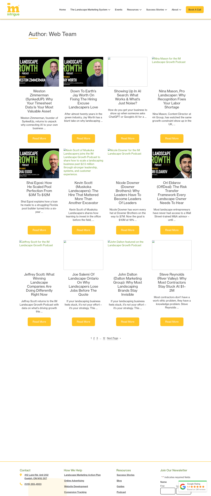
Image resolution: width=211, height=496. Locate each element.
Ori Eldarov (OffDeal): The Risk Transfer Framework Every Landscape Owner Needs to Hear (172, 193)
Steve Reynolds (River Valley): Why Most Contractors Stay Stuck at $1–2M (171, 282)
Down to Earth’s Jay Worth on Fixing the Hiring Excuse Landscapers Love (83, 99)
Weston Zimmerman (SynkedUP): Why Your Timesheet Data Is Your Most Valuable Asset (39, 101)
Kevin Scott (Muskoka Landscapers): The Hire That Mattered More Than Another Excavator (83, 193)
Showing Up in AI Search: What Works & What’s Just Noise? (127, 97)
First (162, 486)
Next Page (114, 338)
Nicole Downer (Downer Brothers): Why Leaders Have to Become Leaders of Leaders (127, 193)
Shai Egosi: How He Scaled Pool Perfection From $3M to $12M (39, 189)
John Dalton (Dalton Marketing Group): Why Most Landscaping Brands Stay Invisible (127, 284)
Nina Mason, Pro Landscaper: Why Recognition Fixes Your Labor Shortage (172, 99)
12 (104, 338)
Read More (42, 140)
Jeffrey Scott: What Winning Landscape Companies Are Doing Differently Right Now (39, 284)
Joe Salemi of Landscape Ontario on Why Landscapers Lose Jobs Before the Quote (83, 284)
